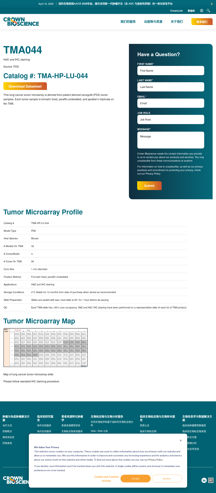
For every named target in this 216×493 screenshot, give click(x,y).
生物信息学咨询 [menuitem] (190, 448)
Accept (135, 478)
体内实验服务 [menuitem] (44, 431)
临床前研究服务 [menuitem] (45, 418)
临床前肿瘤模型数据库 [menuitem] (194, 425)
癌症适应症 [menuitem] (8, 437)
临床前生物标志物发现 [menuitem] (194, 431)
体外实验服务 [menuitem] (44, 425)
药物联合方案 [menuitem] (189, 437)
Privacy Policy (155, 459)
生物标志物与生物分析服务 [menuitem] (107, 416)
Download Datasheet (25, 86)
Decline (167, 478)
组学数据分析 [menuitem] (189, 443)
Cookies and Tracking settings (106, 478)
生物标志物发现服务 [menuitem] (72, 431)
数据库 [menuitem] (191, 10)
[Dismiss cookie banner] (181, 441)
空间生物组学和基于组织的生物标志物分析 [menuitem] (112, 423)
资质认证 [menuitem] (144, 425)
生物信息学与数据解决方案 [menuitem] (197, 418)
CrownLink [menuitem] (176, 10)
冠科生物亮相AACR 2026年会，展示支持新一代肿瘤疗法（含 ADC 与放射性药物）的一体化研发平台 (116, 3)
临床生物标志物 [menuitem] (148, 431)
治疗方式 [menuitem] (7, 425)
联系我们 (202, 22)
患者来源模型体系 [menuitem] (70, 425)
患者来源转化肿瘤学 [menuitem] (72, 418)
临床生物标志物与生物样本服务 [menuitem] (157, 418)
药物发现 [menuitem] (7, 443)
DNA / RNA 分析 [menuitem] (99, 431)
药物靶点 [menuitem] (7, 431)
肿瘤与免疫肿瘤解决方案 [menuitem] (16, 418)
